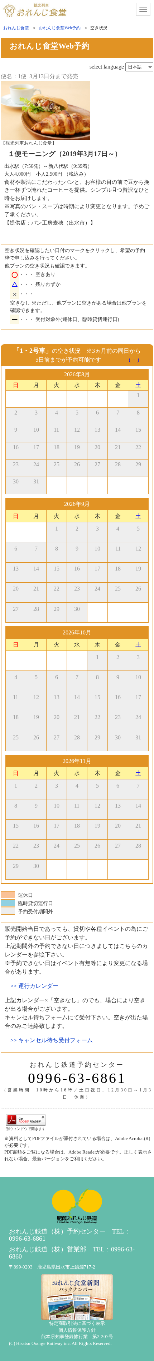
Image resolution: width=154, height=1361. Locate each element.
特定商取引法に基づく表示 (77, 1323)
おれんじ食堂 (16, 27)
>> (34, 986)
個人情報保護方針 (77, 1330)
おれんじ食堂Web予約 (60, 27)
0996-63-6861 (77, 1078)
